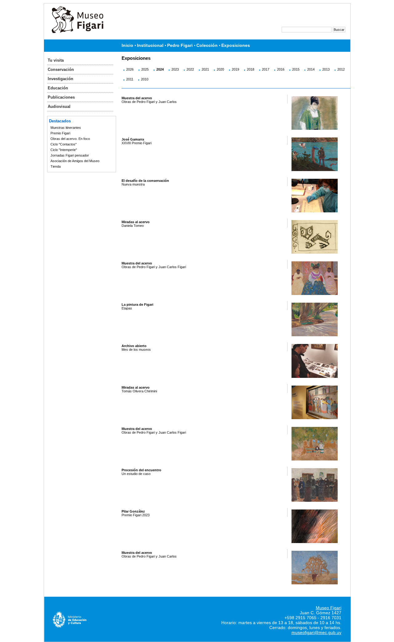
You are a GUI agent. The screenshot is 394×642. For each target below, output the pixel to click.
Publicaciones (61, 97)
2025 (145, 69)
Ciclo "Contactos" (63, 144)
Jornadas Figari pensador (69, 155)
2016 (280, 69)
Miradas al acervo (136, 222)
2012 (341, 69)
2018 (250, 69)
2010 (144, 79)
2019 (235, 69)
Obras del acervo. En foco (70, 139)
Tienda (55, 166)
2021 (205, 69)
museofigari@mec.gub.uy (316, 632)
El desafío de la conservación (145, 180)
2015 (296, 69)
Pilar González (133, 511)
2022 (190, 69)
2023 (175, 69)
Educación (58, 88)
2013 (326, 69)
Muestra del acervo (137, 98)
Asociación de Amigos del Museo (74, 161)
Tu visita (56, 60)
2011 (129, 79)
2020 (220, 69)
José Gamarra (133, 139)
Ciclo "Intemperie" (63, 150)
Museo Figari (328, 607)
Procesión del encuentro (141, 470)
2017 (265, 69)
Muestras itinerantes (65, 127)
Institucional (150, 45)
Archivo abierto (134, 346)
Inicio (127, 45)
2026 (130, 69)
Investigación (60, 78)
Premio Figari (60, 133)
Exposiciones (235, 45)
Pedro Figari (180, 45)
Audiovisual (59, 106)
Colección (207, 45)
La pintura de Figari (137, 304)
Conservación (61, 69)
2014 (311, 69)
